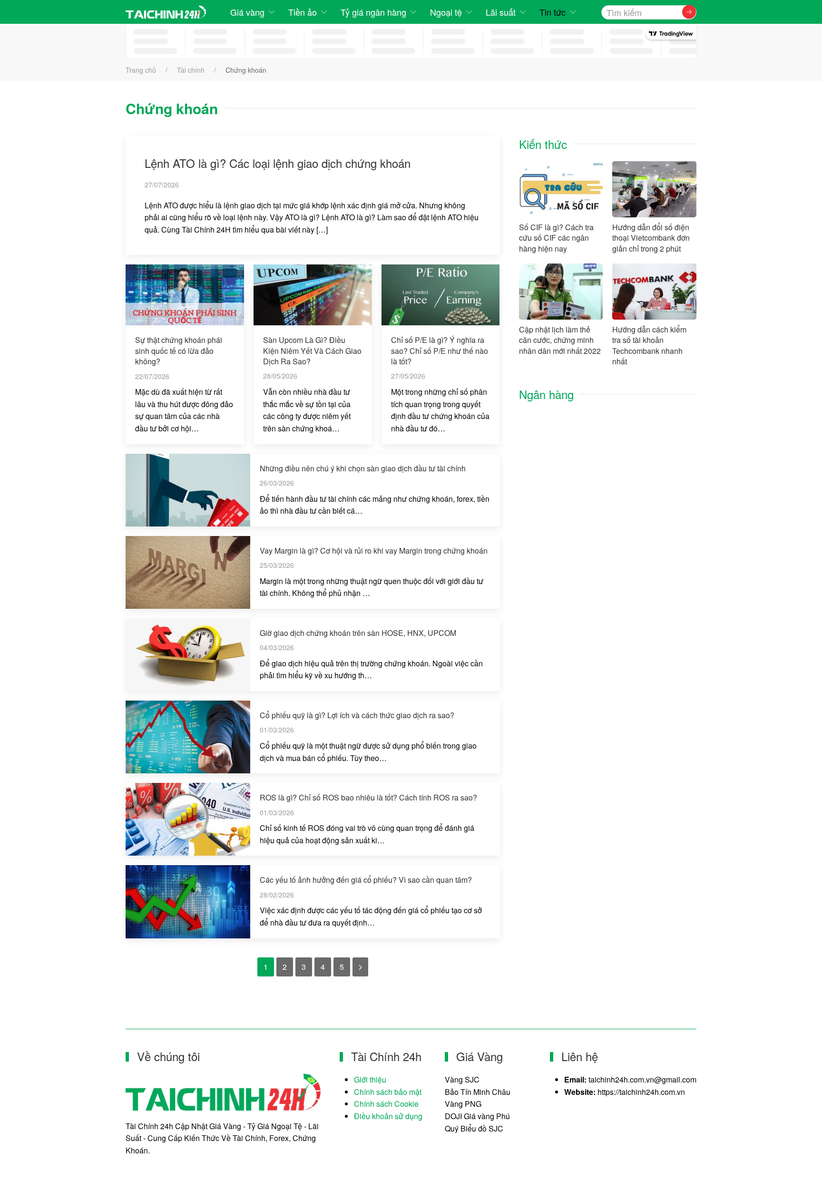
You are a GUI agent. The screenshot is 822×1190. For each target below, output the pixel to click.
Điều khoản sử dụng (388, 1116)
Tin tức (552, 12)
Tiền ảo (302, 12)
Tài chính (191, 70)
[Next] (360, 966)
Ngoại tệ (446, 12)
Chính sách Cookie (386, 1103)
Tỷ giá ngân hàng (373, 12)
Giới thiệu (370, 1079)
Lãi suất (501, 12)
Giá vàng (247, 12)
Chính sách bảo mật (387, 1091)
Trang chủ (141, 70)
